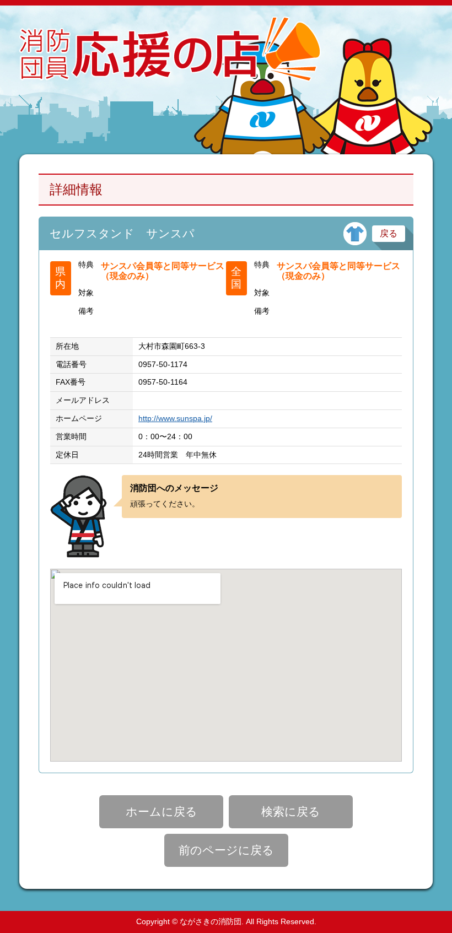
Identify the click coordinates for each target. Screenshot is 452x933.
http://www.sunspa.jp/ (175, 418)
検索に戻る (290, 811)
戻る (388, 233)
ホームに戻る (161, 811)
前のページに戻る (226, 850)
